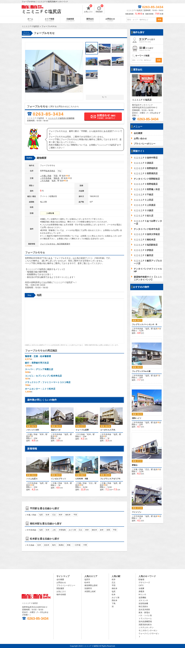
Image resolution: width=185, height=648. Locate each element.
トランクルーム (145, 618)
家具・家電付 (144, 612)
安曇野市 (88, 588)
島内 (54, 545)
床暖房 (141, 591)
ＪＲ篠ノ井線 (45, 175)
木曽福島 (62, 530)
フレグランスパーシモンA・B (144, 324)
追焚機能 (142, 597)
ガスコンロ (143, 600)
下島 (113, 603)
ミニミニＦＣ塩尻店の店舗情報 (61, 118)
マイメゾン (136, 512)
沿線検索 (70, 20)
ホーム (30, 20)
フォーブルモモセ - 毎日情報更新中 (55, 244)
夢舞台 (135, 465)
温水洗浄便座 (144, 609)
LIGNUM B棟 (82, 479)
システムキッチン (146, 627)
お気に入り (88, 9)
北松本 (46, 545)
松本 (54, 180)
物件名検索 (61, 594)
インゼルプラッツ (58, 479)
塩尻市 (87, 579)
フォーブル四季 (82, 430)
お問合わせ (110, 20)
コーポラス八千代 (107, 430)
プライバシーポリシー (66, 585)
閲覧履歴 (99, 9)
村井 (42, 434)
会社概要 (60, 579)
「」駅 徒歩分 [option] (36, 426)
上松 (54, 530)
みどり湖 (72, 530)
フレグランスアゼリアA (110, 479)
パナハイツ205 (32, 430)
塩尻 (66, 434)
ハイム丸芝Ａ (32, 479)
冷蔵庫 (141, 588)
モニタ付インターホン (148, 630)
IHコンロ (142, 594)
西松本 (114, 600)
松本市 (48, 171)
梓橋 (68, 545)
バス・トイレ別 (145, 615)
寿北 (53, 171)
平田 (56, 175)
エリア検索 (49, 20)
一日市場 (76, 545)
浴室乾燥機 (143, 603)
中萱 (85, 545)
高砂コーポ (55, 430)
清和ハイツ (136, 418)
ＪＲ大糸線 (44, 180)
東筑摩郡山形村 (91, 585)
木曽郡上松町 (90, 591)
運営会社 (90, 20)
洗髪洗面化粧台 (145, 624)
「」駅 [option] (85, 425)
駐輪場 (141, 579)
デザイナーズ (144, 582)
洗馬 (108, 530)
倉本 (101, 530)
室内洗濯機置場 (145, 621)
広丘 (91, 483)
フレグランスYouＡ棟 (141, 371)
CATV (141, 585)
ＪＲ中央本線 (45, 178)
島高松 (61, 545)
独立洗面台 (143, 606)
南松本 (56, 178)
